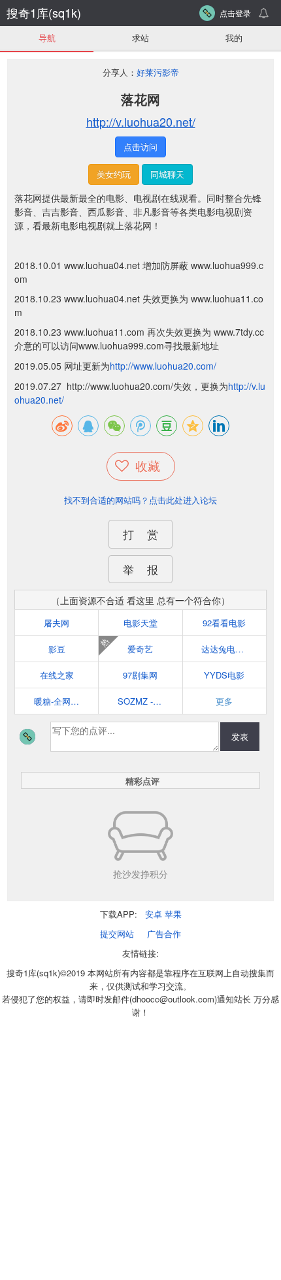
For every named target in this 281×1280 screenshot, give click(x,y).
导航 (47, 37)
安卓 (153, 914)
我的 (233, 37)
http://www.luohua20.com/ (163, 365)
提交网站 (117, 933)
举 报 (140, 569)
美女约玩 (114, 174)
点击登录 (235, 12)
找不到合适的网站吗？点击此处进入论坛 (140, 500)
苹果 (173, 914)
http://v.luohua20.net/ (140, 121)
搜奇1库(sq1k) (44, 12)
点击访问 (140, 146)
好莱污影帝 (158, 72)
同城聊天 (167, 174)
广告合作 (164, 933)
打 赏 (140, 534)
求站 (140, 37)
